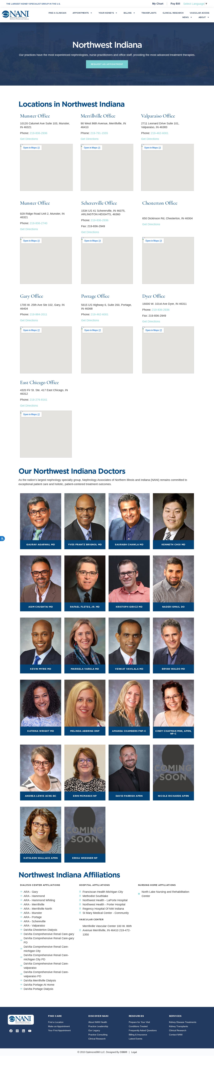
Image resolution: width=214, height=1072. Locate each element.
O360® (123, 1052)
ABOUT (202, 17)
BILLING (128, 12)
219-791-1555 (99, 133)
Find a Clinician (57, 12)
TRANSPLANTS (148, 12)
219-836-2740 (38, 223)
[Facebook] (11, 1031)
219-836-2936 (38, 133)
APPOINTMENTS (81, 12)
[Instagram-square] (17, 1031)
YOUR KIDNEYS (106, 12)
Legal (134, 1052)
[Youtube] (30, 1031)
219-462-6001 (159, 133)
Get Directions (29, 138)
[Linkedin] (23, 1031)
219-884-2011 (38, 314)
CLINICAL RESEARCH (173, 12)
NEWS (185, 17)
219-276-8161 (38, 399)
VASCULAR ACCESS (199, 12)
